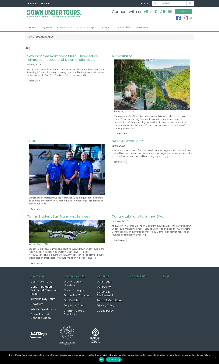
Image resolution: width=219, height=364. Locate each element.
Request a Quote (75, 305)
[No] (215, 357)
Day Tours (46, 27)
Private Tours (65, 27)
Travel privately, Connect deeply (41, 316)
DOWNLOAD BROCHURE (40, 3)
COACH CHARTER (74, 276)
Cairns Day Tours (41, 281)
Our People (104, 286)
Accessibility (124, 27)
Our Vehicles (72, 300)
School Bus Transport (77, 295)
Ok (101, 359)
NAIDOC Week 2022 (127, 141)
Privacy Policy (105, 305)
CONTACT (183, 11)
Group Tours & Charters (73, 283)
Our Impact (104, 281)
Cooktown (37, 304)
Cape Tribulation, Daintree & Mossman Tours (44, 290)
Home (32, 27)
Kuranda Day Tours (43, 299)
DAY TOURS (37, 276)
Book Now (142, 27)
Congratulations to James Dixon (139, 216)
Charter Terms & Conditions (74, 312)
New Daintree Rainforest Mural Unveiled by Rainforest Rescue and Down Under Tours (62, 58)
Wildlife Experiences (43, 309)
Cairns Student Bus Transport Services (58, 216)
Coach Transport (87, 27)
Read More (34, 80)
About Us (107, 27)
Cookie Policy (105, 311)
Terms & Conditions (109, 300)
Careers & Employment (105, 293)
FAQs (31, 141)
